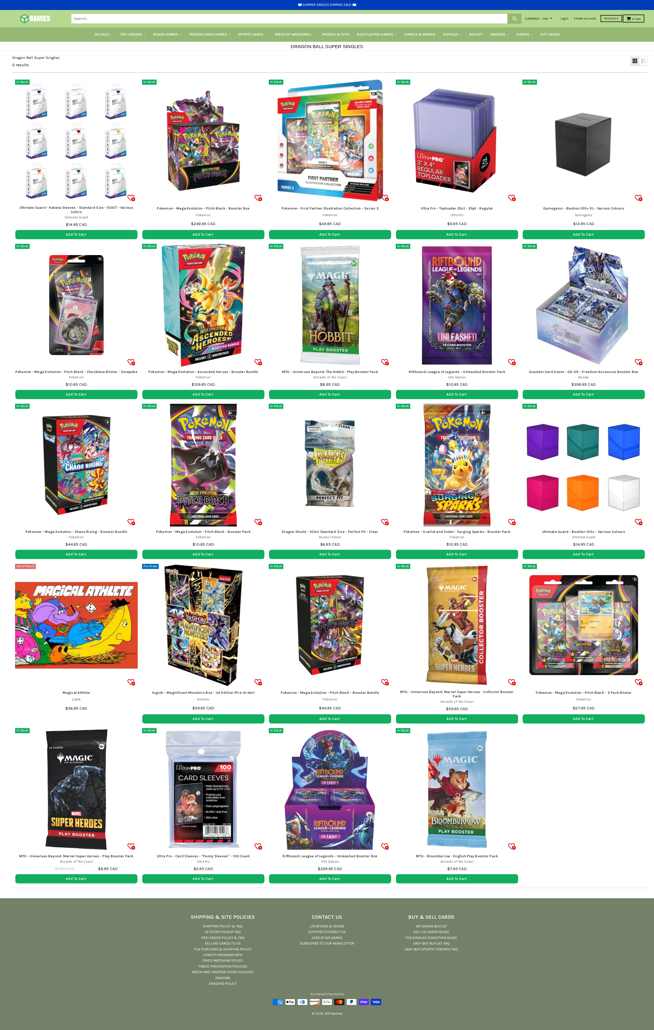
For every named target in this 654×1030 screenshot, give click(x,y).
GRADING (498, 34)
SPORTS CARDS (250, 34)
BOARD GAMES (165, 34)
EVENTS (523, 34)
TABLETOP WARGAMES (292, 34)
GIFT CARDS (550, 34)
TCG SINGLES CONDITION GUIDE (431, 938)
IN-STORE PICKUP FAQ (223, 932)
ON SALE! (102, 34)
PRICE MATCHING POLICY (223, 960)
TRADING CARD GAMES (208, 34)
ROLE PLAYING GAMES (375, 34)
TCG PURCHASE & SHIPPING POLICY (223, 949)
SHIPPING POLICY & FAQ (222, 926)
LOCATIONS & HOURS (327, 926)
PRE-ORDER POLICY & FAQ (222, 938)
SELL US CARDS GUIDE (431, 932)
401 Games (334, 1013)
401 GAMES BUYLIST (431, 926)
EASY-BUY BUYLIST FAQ (431, 943)
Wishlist (611, 18)
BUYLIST (476, 34)
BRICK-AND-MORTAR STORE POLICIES (222, 972)
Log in (565, 18)
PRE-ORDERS (131, 34)
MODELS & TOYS (335, 34)
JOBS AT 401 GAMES (327, 938)
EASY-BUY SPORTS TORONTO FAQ (431, 949)
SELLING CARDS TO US (223, 943)
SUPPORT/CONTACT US (327, 932)
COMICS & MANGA (419, 34)
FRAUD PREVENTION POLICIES (222, 966)
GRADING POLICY (223, 983)
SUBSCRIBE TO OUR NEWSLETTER (327, 943)
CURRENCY (532, 18)
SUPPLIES (450, 34)
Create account (585, 18)
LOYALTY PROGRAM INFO (222, 955)
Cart (636, 19)
